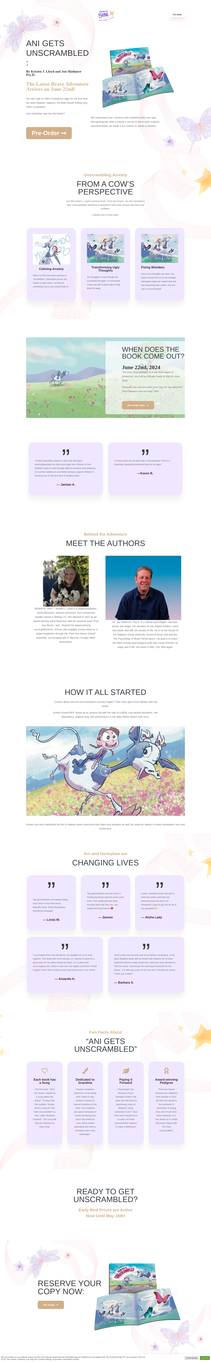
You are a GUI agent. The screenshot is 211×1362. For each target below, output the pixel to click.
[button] (105, 771)
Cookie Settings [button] (191, 1358)
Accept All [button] (204, 1358)
